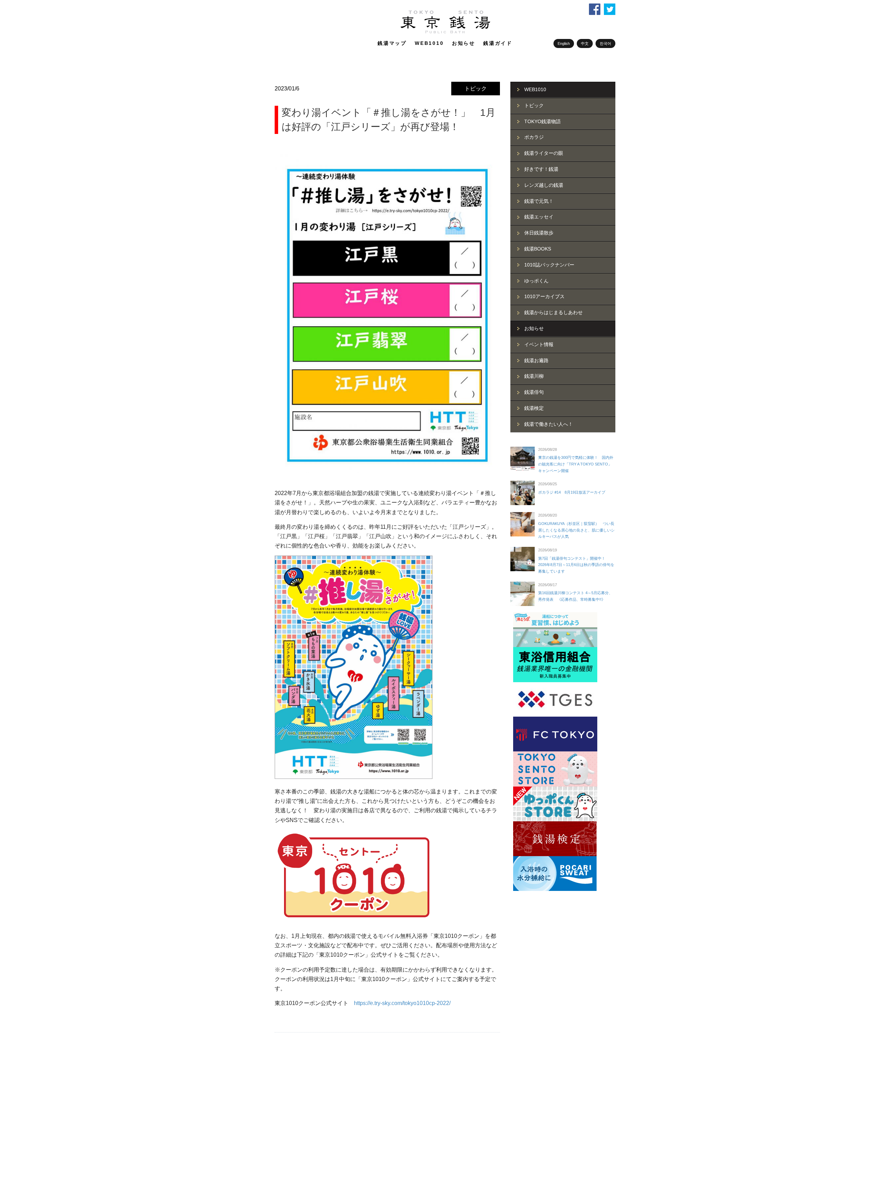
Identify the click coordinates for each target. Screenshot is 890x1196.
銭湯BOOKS (537, 249)
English (564, 43)
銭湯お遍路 (536, 360)
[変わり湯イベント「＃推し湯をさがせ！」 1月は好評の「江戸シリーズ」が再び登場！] (387, 313)
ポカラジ (534, 137)
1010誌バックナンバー (549, 265)
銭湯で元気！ (538, 201)
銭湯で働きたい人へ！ (548, 424)
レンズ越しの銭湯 (543, 185)
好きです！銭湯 (541, 169)
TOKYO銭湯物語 (542, 121)
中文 (585, 43)
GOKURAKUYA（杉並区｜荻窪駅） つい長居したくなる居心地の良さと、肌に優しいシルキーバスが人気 (576, 530)
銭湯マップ (392, 43)
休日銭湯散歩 (538, 233)
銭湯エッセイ (538, 217)
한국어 (605, 43)
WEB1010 (429, 43)
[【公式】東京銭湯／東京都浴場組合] (445, 32)
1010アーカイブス (544, 296)
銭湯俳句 (534, 392)
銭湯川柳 (534, 376)
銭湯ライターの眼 (543, 153)
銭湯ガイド (497, 43)
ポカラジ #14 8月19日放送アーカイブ (571, 492)
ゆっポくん (536, 281)
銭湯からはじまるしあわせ (553, 312)
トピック (475, 88)
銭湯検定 (534, 408)
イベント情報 (538, 344)
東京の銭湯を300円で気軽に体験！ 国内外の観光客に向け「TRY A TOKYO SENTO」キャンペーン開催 (575, 463)
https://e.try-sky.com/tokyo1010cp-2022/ (402, 1003)
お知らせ (463, 43)
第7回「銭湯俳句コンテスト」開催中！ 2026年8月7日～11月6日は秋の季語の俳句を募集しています (576, 564)
